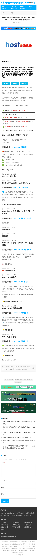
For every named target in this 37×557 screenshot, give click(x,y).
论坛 (30, 8)
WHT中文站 (20, 555)
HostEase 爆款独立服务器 (22, 218)
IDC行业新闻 (16, 522)
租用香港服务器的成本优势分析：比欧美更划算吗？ (17, 437)
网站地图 (3, 522)
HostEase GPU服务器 (21, 282)
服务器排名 (14, 8)
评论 (3, 462)
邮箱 (3, 487)
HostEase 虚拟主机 (20, 147)
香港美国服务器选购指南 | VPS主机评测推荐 (18, 5)
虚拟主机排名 (4, 527)
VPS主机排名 (16, 527)
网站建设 (22, 8)
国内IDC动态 (4, 525)
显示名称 (4, 480)
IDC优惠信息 (16, 525)
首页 (3, 6)
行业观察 (13, 6)
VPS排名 (4, 8)
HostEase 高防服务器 (20, 313)
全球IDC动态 (28, 522)
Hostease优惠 (9, 13)
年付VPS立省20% (28, 379)
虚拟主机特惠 (18, 382)
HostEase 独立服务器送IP (22, 250)
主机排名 (31, 6)
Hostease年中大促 (9, 379)
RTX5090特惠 (18, 379)
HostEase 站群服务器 (20, 341)
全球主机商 (23, 6)
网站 (2, 494)
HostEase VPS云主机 (20, 187)
